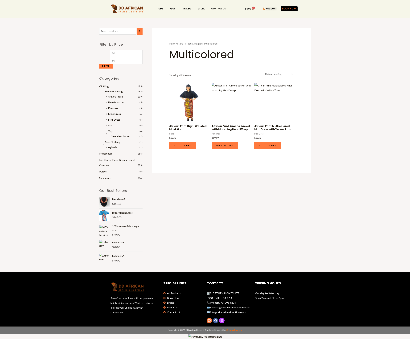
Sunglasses (105, 177)
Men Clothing (112, 141)
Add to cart (182, 145)
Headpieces (105, 153)
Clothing (104, 86)
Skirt (110, 125)
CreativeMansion (234, 330)
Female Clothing (114, 91)
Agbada (112, 147)
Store (201, 8)
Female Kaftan (116, 102)
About (173, 8)
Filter (106, 66)
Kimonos (113, 108)
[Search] (140, 31)
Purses (103, 171)
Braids (187, 8)
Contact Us (218, 8)
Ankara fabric (115, 96)
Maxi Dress (114, 113)
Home (160, 8)
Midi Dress (114, 119)
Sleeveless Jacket (120, 136)
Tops (111, 131)
